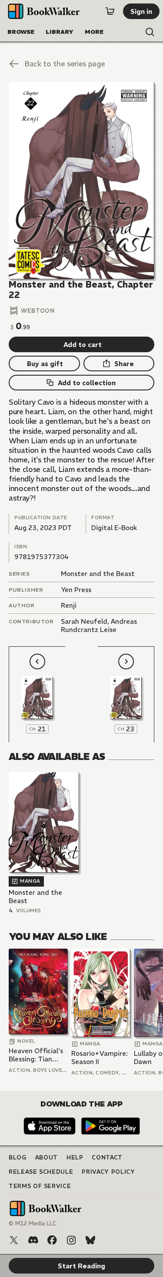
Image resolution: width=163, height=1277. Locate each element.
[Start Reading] (81, 180)
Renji (69, 605)
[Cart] (110, 11)
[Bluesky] (90, 1240)
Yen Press (76, 590)
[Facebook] (52, 1240)
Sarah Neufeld (84, 621)
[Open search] (150, 32)
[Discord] (33, 1240)
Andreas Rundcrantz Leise (99, 625)
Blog (18, 1157)
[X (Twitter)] (14, 1240)
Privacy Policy (108, 1172)
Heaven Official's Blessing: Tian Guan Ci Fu (36, 1055)
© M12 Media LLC (33, 1223)
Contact (107, 1157)
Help (75, 1157)
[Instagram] (71, 1240)
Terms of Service (40, 1186)
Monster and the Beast (98, 574)
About (46, 1157)
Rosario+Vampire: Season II (99, 1057)
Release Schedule (41, 1172)
